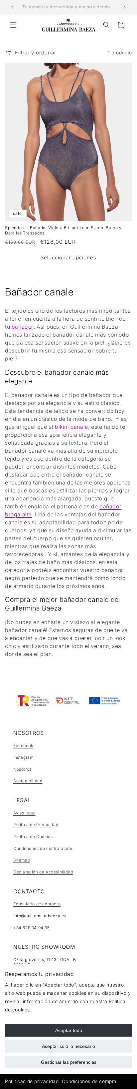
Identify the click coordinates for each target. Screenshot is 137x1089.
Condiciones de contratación (42, 848)
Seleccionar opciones (68, 257)
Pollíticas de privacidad (32, 1081)
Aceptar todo (68, 1030)
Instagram (23, 757)
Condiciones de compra (89, 1081)
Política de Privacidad (35, 824)
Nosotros (22, 769)
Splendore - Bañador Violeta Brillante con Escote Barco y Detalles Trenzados (63, 230)
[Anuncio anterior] (12, 7)
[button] (13, 25)
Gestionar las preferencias (68, 1062)
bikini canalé (71, 426)
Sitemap (21, 860)
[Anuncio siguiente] (124, 7)
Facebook (23, 745)
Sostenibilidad (27, 780)
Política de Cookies (33, 836)
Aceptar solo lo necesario (68, 1046)
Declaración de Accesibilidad (43, 871)
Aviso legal (24, 812)
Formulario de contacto (37, 903)
